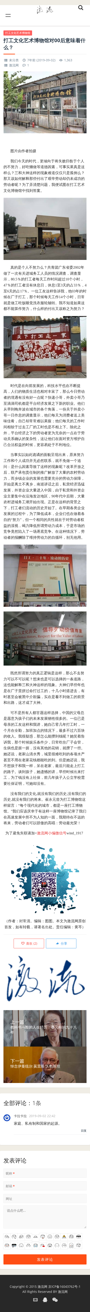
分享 (63, 943)
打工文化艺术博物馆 (17, 33)
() (31, 943)
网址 (9, 1198)
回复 (84, 1131)
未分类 (14, 60)
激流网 (14, 65)
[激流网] (45, 9)
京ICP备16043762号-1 (64, 1286)
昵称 (10, 1173)
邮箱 (10, 1186)
